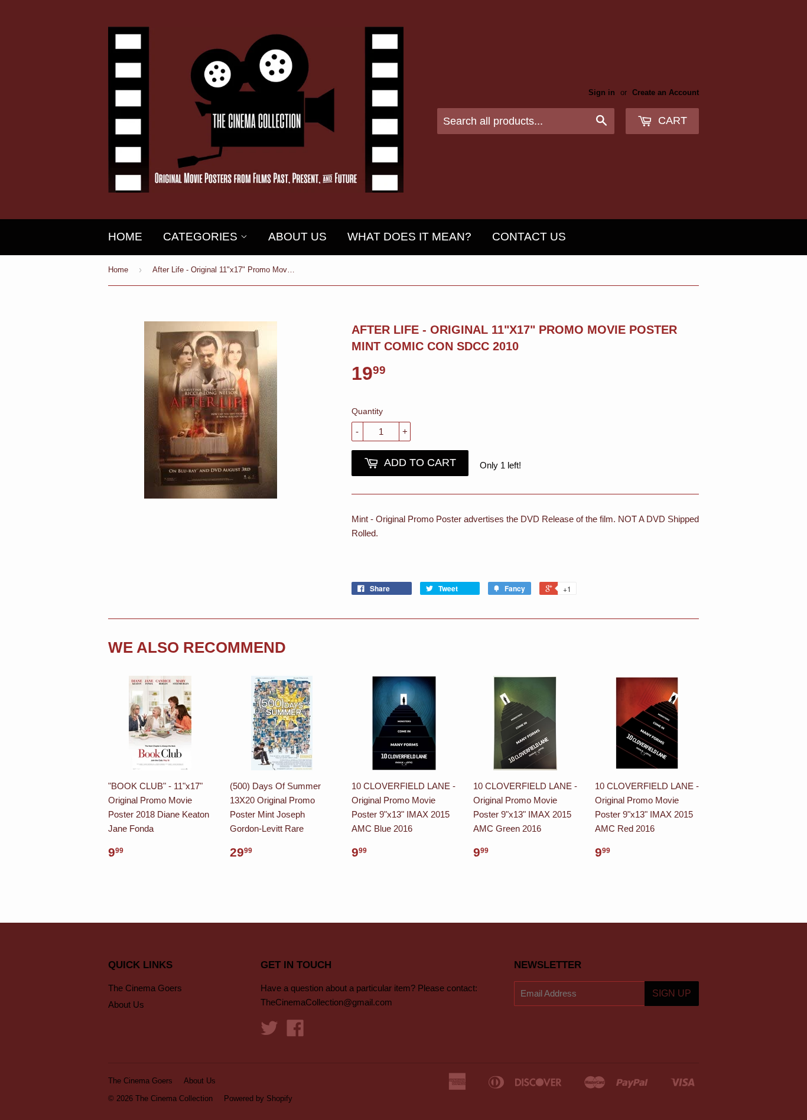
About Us (297, 236)
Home (125, 236)
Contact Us (529, 236)
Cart (671, 120)
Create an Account (665, 92)
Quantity (367, 411)
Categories (201, 236)
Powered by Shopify (258, 1098)
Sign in (601, 92)
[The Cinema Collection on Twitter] (269, 1032)
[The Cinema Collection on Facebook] (295, 1032)
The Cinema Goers (145, 988)
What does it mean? (409, 236)
